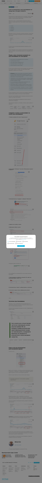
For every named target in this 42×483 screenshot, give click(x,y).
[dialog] (21, 241)
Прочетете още (24, 239)
